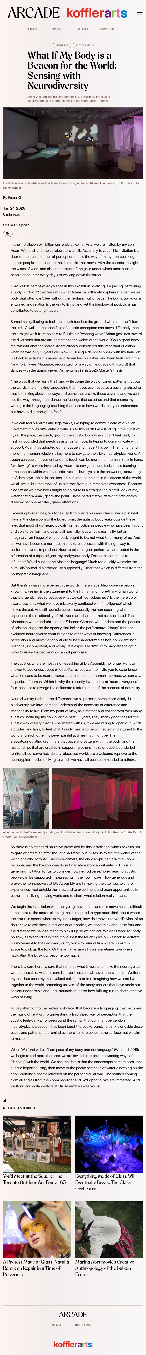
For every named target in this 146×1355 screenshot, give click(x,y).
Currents (106, 29)
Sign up (57, 1325)
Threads (56, 29)
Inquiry (31, 29)
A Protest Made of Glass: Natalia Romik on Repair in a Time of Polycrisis (36, 1268)
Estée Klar (16, 197)
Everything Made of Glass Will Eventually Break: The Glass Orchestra (105, 1182)
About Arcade (84, 1325)
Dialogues (82, 29)
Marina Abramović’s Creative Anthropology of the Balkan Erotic (104, 1268)
